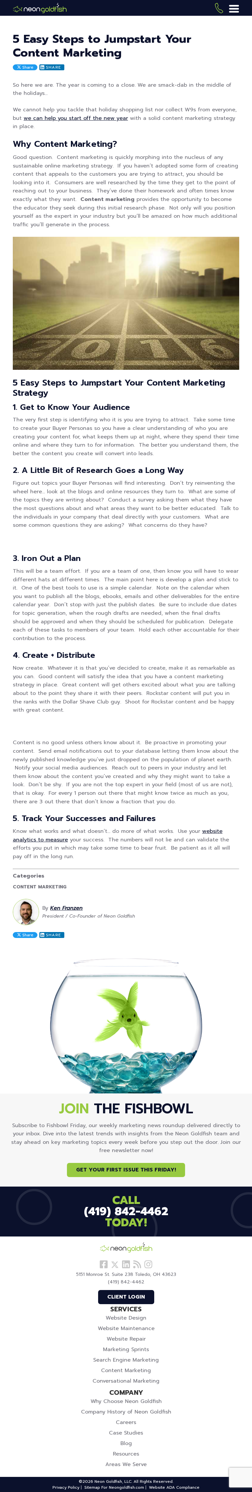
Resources (126, 1454)
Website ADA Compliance (174, 1487)
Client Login (126, 1297)
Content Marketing (39, 887)
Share (27, 67)
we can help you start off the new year (76, 118)
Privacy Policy (65, 1487)
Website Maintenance (126, 1328)
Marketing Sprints (126, 1349)
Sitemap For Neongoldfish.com (114, 1487)
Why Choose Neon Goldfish (126, 1401)
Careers (126, 1422)
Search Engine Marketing (126, 1360)
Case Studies (126, 1433)
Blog (126, 1443)
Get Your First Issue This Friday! (126, 1170)
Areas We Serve (126, 1464)
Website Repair (126, 1339)
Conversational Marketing (126, 1381)
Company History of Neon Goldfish (126, 1412)
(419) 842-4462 (219, 9)
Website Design (126, 1318)
